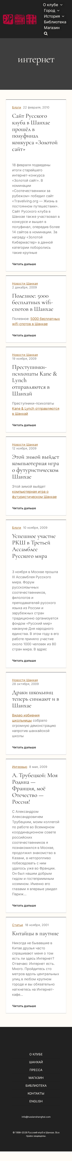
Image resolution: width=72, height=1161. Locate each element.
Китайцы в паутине (35, 933)
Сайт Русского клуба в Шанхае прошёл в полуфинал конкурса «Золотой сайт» (35, 132)
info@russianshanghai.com (36, 1116)
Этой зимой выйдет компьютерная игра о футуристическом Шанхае (35, 466)
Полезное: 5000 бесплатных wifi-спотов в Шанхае (32, 302)
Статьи (17, 925)
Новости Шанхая (25, 283)
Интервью (19, 767)
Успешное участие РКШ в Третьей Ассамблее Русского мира (34, 545)
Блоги (16, 107)
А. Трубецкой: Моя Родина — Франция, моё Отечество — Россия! (35, 788)
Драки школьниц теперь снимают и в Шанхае (35, 699)
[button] (46, 33)
